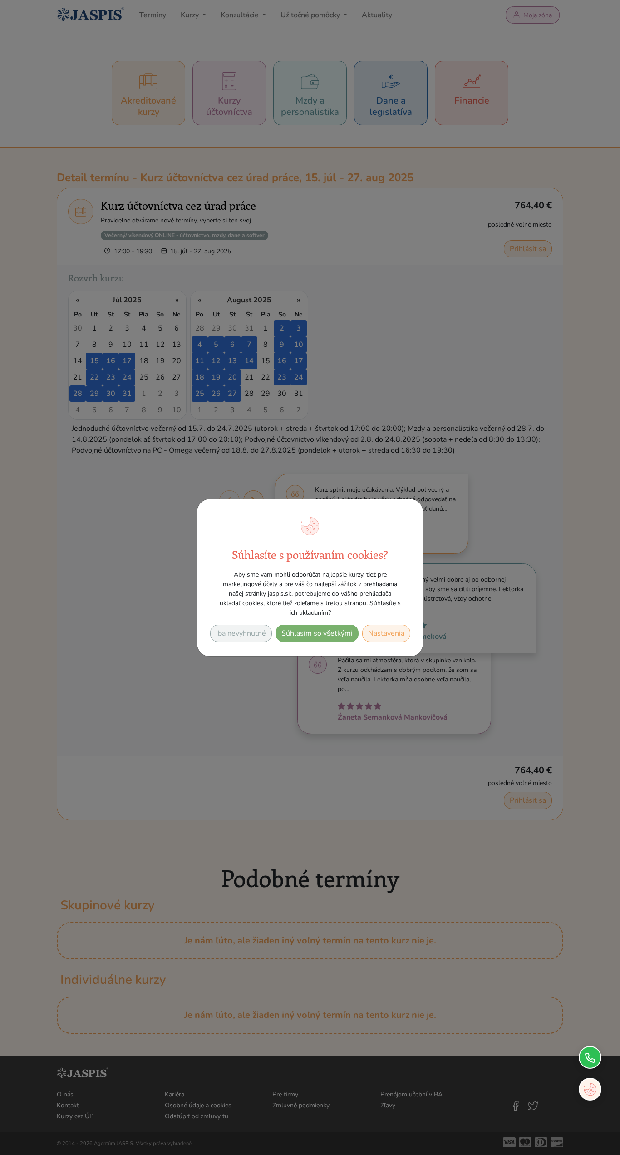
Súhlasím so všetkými (317, 633)
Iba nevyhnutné (241, 633)
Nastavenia (386, 633)
